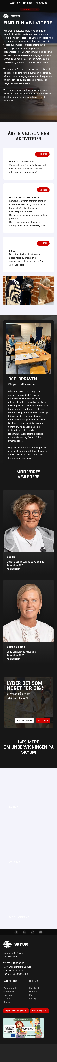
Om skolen (8, 991)
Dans (31, 995)
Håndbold (34, 988)
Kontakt (7, 998)
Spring (32, 998)
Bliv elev (7, 1002)
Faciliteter (8, 995)
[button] (52, 16)
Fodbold (33, 991)
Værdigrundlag (10, 988)
